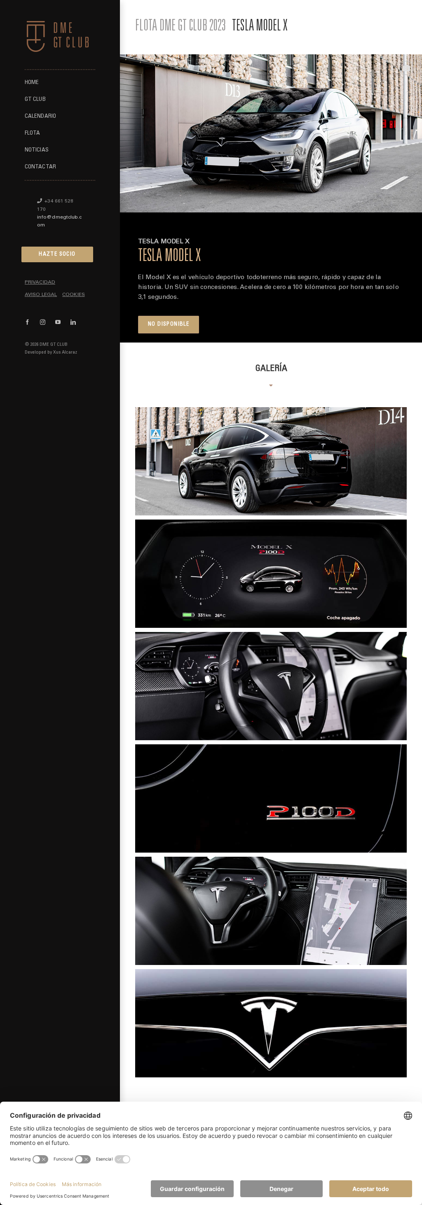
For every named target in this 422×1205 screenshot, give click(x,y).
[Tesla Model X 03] (271, 461)
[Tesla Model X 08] (271, 686)
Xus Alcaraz (65, 352)
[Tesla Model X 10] (271, 911)
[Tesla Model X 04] (271, 1023)
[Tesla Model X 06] (271, 798)
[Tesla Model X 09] (271, 574)
